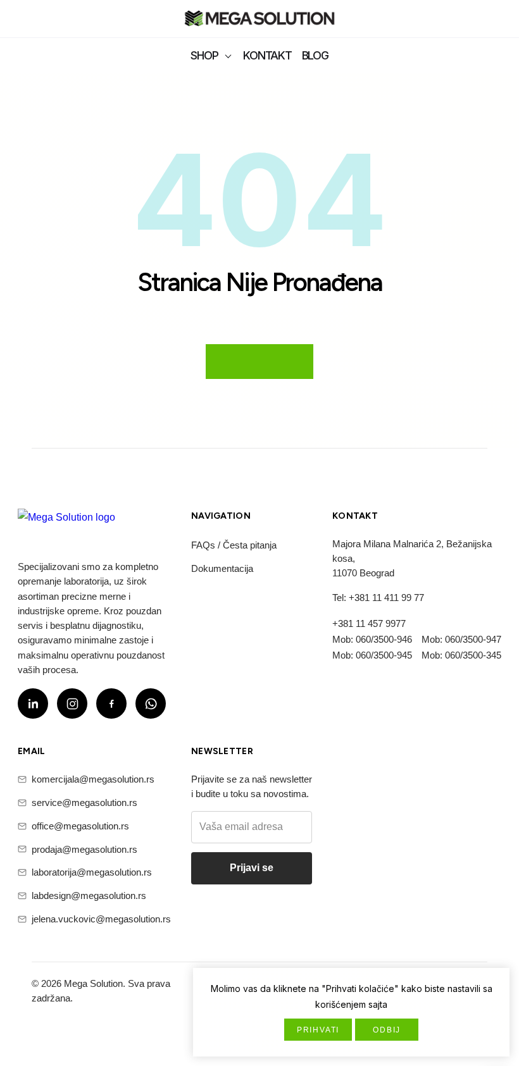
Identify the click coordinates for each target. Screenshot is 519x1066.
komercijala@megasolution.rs (93, 779)
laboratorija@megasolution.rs (92, 872)
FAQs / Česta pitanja (234, 545)
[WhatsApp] (150, 703)
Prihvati (318, 1030)
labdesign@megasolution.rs (89, 895)
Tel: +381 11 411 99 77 (378, 597)
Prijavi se (251, 867)
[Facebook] (111, 703)
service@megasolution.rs (84, 802)
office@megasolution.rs (80, 826)
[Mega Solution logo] (66, 525)
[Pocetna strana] (259, 20)
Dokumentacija (222, 568)
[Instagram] (72, 703)
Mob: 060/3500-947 (461, 639)
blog (315, 55)
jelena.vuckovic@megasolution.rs (101, 919)
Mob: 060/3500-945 (372, 655)
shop (204, 55)
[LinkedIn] (33, 703)
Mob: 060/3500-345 (461, 655)
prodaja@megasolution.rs (84, 849)
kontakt (267, 55)
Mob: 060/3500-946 (372, 639)
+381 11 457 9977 (369, 623)
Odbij (387, 1030)
